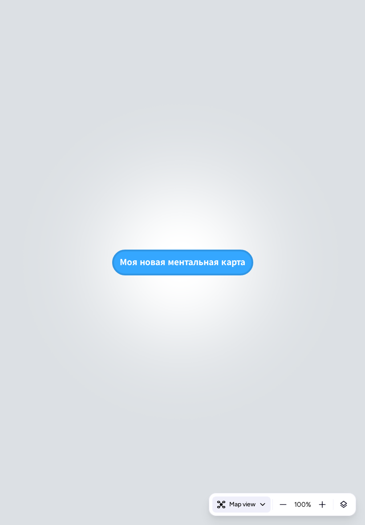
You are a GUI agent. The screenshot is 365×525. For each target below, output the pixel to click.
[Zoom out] (283, 505)
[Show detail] (344, 505)
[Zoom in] (322, 505)
